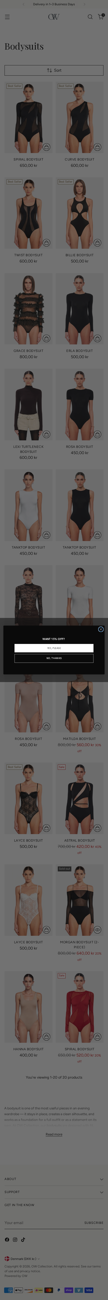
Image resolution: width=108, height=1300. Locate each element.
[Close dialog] (100, 629)
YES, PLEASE (54, 648)
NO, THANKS (54, 658)
